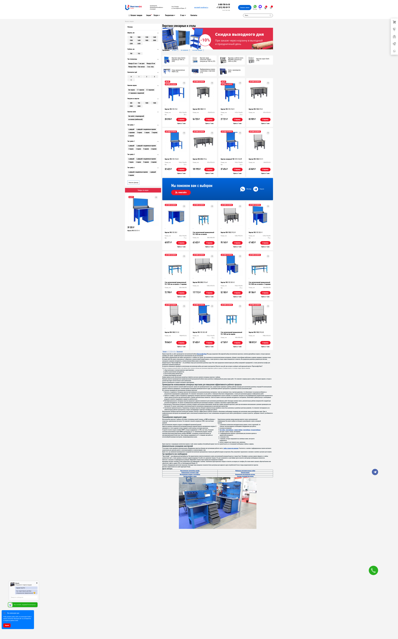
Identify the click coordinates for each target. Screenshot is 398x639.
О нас (182, 15)
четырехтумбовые (255, 430)
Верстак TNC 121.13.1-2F (200, 332)
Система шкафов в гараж (190, 476)
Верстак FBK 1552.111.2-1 (228, 232)
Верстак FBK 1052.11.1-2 (172, 332)
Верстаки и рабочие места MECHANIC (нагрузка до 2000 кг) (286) (235, 59)
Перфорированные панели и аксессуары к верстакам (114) (207, 70)
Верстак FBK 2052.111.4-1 (200, 282)
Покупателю (169, 15)
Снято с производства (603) (234, 71)
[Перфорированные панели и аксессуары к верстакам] (195, 71)
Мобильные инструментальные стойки (245, 471)
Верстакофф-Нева (202, 354)
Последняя (180, 352)
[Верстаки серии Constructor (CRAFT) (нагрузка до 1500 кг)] (195, 60)
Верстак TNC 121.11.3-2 (171, 159)
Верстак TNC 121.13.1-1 (255, 232)
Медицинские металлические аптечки (245, 474)
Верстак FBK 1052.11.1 (199, 109)
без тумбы (222, 430)
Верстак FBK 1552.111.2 (256, 109)
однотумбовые (229, 430)
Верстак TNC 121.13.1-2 (227, 282)
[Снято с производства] (223, 71)
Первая (165, 352)
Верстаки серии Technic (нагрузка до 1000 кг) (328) (178, 59)
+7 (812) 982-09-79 (223, 7)
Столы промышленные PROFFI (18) (178, 71)
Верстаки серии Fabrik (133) (262, 59)
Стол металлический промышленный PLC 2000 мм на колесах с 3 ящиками (260, 283)
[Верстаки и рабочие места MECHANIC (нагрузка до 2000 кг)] (223, 60)
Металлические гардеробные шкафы (190, 471)
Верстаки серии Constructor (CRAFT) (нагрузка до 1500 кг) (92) (207, 59)
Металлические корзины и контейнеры (190, 474)
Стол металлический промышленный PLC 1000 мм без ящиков (231, 333)
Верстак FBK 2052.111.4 (200, 159)
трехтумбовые (246, 430)
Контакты (194, 15)
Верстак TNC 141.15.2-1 (133, 230)
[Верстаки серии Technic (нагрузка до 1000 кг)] (166, 60)
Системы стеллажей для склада (245, 476)
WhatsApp (255, 9)
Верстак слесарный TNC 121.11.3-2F (231, 159)
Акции (148, 15)
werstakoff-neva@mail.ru (201, 7)
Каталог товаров (136, 15)
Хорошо (7, 625)
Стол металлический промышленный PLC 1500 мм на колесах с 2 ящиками (176, 283)
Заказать (244, 7)
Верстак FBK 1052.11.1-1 (256, 159)
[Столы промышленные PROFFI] (166, 71)
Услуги (156, 15)
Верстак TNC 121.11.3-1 (227, 109)
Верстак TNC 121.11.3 (171, 109)
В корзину (181, 120)
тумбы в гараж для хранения (230, 448)
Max (260, 9)
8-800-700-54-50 (224, 4)
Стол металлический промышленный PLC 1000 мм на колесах (203, 233)
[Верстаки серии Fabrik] (251, 60)
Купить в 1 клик (181, 123)
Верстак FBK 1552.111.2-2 (256, 332)
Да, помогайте (181, 192)
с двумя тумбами (238, 430)
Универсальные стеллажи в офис (190, 472)
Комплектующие (245, 472)
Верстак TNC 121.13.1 (171, 232)
